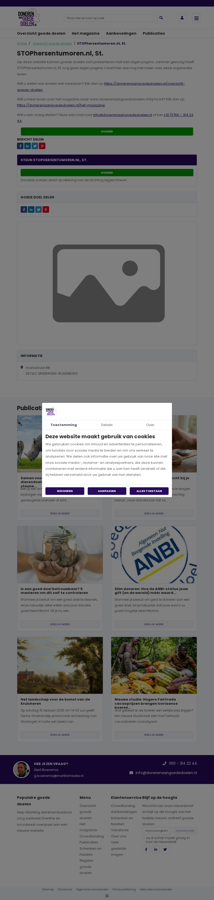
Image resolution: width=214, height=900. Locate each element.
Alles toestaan (149, 491)
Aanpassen (107, 491)
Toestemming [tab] (63, 424)
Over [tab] (150, 424)
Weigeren (65, 491)
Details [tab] (107, 424)
